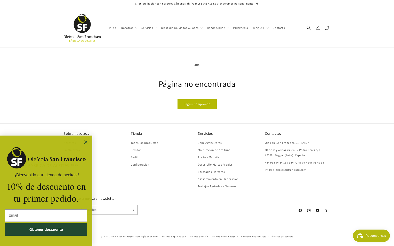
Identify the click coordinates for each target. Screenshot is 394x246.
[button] (129, 27)
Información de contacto (253, 236)
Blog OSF (259, 28)
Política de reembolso (224, 236)
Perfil (134, 157)
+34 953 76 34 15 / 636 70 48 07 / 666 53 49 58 (294, 162)
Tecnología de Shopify (146, 236)
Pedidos (136, 150)
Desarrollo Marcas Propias (215, 164)
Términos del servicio (281, 236)
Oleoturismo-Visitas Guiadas (180, 28)
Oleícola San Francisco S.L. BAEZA (287, 143)
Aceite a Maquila (209, 157)
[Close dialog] (85, 142)
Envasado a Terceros (211, 172)
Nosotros (127, 28)
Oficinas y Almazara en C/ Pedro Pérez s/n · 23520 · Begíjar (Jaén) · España (293, 152)
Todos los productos (144, 143)
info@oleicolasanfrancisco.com (285, 170)
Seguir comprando (197, 104)
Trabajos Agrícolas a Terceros (217, 186)
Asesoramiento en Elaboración (218, 179)
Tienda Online (216, 28)
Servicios (147, 28)
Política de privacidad (174, 236)
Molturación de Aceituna (214, 150)
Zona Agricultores (210, 143)
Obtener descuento (46, 229)
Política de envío (199, 236)
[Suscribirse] (132, 210)
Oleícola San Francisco (121, 236)
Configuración (140, 164)
